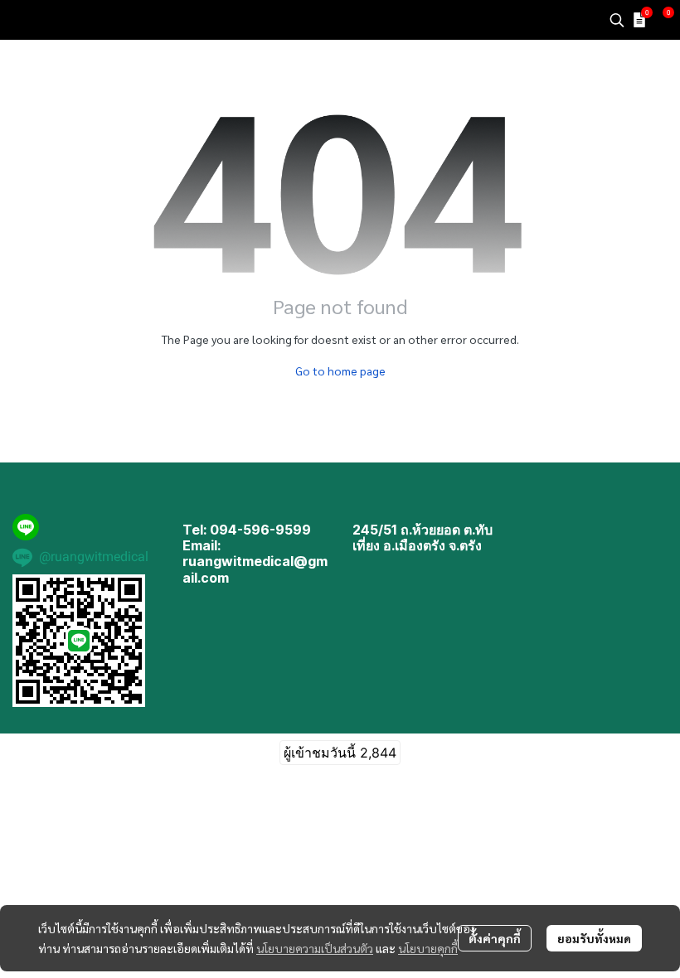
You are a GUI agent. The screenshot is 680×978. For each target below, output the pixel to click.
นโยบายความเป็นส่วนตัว (314, 948)
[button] (617, 19)
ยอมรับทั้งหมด (594, 938)
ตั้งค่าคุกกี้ (495, 938)
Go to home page (340, 370)
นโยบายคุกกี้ (428, 948)
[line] (25, 527)
